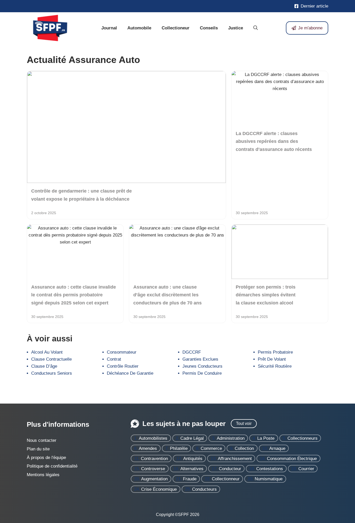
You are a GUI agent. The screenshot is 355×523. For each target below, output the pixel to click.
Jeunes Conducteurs (202, 366)
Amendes (148, 448)
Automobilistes (153, 438)
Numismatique (268, 478)
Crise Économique (159, 489)
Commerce (211, 448)
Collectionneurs (302, 438)
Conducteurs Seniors (51, 373)
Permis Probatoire (275, 352)
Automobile (139, 27)
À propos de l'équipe (46, 457)
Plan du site (38, 449)
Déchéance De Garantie (130, 373)
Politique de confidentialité (52, 466)
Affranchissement (235, 458)
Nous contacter (41, 440)
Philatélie (179, 448)
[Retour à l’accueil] (50, 27)
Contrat (114, 359)
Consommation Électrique (292, 458)
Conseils (209, 27)
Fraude (189, 478)
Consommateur (121, 352)
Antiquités (192, 458)
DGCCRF (191, 352)
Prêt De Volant (272, 359)
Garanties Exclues (200, 359)
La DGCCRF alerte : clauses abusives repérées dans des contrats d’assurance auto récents (274, 141)
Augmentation (154, 478)
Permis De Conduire (202, 373)
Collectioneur (175, 27)
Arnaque (277, 448)
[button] (255, 28)
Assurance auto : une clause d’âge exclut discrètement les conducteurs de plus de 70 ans (167, 294)
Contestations (269, 468)
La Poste (265, 438)
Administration (231, 438)
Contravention (154, 458)
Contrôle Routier (123, 366)
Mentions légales (43, 474)
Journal (109, 27)
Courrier (306, 468)
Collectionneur (226, 478)
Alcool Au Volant (47, 352)
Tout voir (244, 423)
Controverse (153, 468)
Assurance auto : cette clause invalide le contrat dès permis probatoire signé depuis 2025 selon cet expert (73, 294)
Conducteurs (204, 489)
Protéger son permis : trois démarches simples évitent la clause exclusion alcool (265, 294)
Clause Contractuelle (51, 359)
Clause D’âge (44, 366)
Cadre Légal (192, 438)
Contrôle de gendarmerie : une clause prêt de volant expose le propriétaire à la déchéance (81, 194)
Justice (235, 27)
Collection (244, 448)
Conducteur (230, 468)
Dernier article (314, 6)
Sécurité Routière (275, 366)
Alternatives (191, 468)
